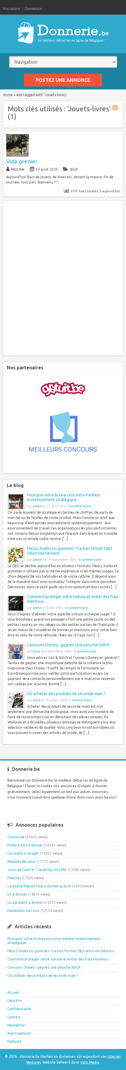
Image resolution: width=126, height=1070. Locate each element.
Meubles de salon (21, 861)
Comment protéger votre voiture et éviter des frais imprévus (57, 959)
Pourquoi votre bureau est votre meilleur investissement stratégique (64, 497)
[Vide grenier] (17, 155)
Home (8, 95)
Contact (14, 1017)
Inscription (11, 9)
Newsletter (16, 1025)
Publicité (14, 1041)
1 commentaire (80, 700)
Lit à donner (17, 894)
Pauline (18, 169)
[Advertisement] (63, 277)
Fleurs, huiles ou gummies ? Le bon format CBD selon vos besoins (60, 951)
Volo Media (89, 1062)
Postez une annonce (63, 80)
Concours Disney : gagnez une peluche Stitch (68, 645)
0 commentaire (79, 506)
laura (36, 651)
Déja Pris (14, 1001)
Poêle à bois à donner (25, 845)
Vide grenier (22, 161)
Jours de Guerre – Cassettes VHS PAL (37, 870)
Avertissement (19, 1033)
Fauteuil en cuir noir (23, 911)
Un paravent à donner (25, 902)
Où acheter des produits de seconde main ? (66, 693)
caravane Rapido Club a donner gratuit (39, 886)
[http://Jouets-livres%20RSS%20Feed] (116, 108)
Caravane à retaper (23, 853)
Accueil (13, 992)
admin (37, 506)
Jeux (73, 169)
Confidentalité (19, 1009)
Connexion (33, 9)
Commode (16, 837)
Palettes (14, 878)
